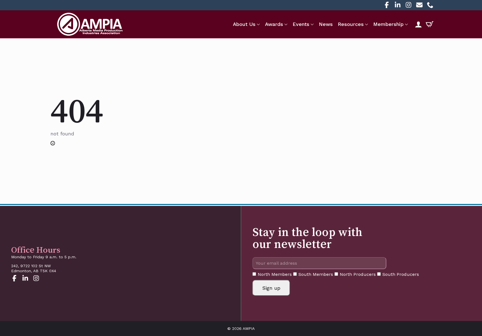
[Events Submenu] (311, 24)
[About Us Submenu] (258, 24)
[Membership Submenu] (406, 24)
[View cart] (429, 24)
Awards (274, 24)
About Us (244, 24)
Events (301, 24)
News (326, 24)
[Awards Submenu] (285, 24)
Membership (388, 24)
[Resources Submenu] (366, 24)
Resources (351, 24)
